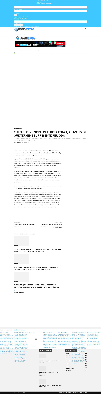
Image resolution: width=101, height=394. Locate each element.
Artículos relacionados (20, 234)
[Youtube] (19, 1)
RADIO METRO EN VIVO (20, 34)
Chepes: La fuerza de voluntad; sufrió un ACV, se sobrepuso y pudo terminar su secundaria (51, 226)
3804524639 (42, 0)
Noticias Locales (67, 392)
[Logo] (24, 31)
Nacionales (75, 392)
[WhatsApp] (21, 145)
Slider (20, 128)
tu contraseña (17, 13)
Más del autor (31, 234)
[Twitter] (18, 1)
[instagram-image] (7, 339)
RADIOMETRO (18, 142)
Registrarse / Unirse (29, 4)
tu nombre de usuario (18, 9)
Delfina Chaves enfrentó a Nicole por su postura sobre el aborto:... (49, 360)
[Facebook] (15, 1)
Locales (18, 50)
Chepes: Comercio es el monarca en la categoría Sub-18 (24, 225)
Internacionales (83, 392)
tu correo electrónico (18, 23)
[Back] (47, 0)
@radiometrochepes (19, 330)
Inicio (15, 50)
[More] (24, 145)
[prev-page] (14, 290)
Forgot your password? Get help (21, 16)
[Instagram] (16, 1)
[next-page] (15, 290)
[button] (85, 29)
